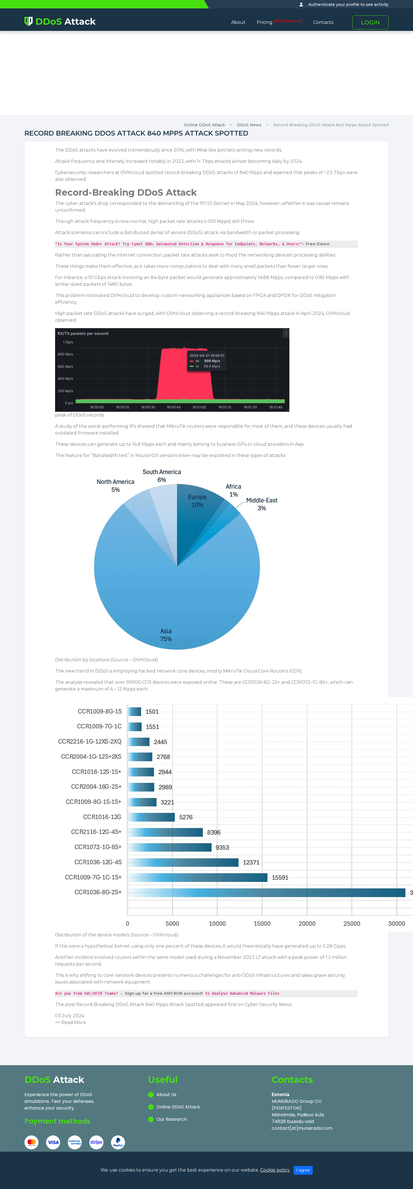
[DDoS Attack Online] (60, 21)
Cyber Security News (268, 1004)
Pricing (279, 22)
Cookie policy (275, 1170)
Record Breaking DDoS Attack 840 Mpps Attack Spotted (331, 124)
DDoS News (249, 124)
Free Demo (317, 243)
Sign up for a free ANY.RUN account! (164, 993)
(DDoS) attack (203, 232)
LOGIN (370, 22)
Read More (73, 1022)
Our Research (171, 1119)
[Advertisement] (206, 73)
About (238, 22)
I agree (303, 1170)
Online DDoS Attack (204, 124)
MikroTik (233, 671)
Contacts (323, 22)
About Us (166, 1094)
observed (65, 320)
